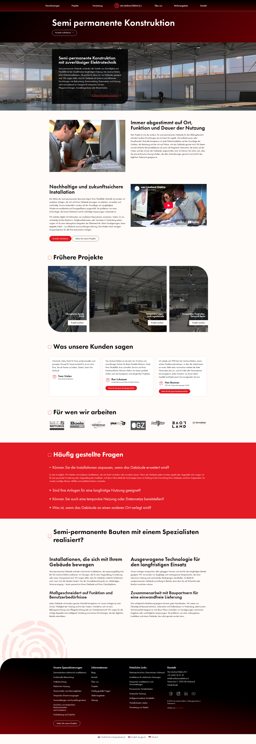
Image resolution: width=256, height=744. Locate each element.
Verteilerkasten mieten (138, 703)
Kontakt (203, 5)
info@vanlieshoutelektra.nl (178, 678)
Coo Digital (179, 708)
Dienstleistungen (52, 5)
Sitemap (94, 700)
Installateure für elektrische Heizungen (145, 677)
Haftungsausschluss (193, 701)
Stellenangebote (181, 5)
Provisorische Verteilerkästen (141, 689)
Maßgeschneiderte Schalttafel (141, 698)
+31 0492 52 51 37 (175, 675)
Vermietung (97, 5)
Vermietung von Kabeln (139, 707)
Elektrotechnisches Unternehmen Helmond (147, 672)
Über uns (158, 5)
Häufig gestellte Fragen (100, 691)
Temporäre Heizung (137, 693)
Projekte (75, 5)
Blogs (93, 672)
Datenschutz (171, 703)
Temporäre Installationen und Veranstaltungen (141, 683)
